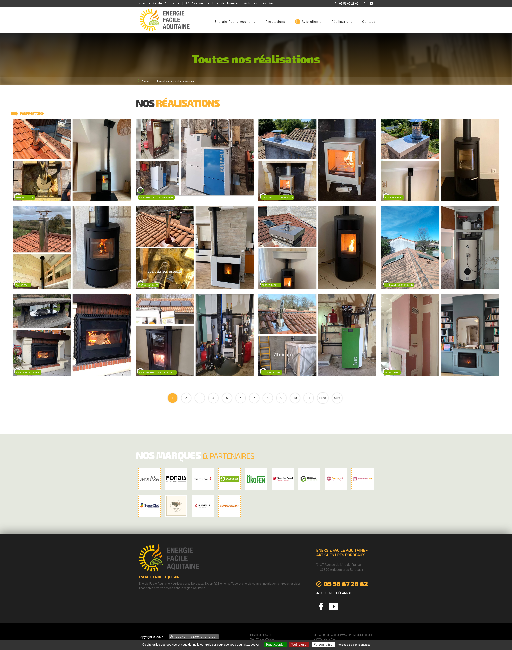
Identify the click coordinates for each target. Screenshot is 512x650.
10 (295, 398)
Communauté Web (324, 639)
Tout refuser (299, 644)
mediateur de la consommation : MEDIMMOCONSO (343, 635)
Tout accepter (275, 644)
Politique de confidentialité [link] (353, 644)
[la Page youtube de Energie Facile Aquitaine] (369, 3)
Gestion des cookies (262, 639)
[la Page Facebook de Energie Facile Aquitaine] (361, 3)
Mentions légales (260, 635)
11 (308, 398)
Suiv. (337, 398)
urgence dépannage (337, 593)
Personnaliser (323, 644)
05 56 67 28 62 (346, 584)
